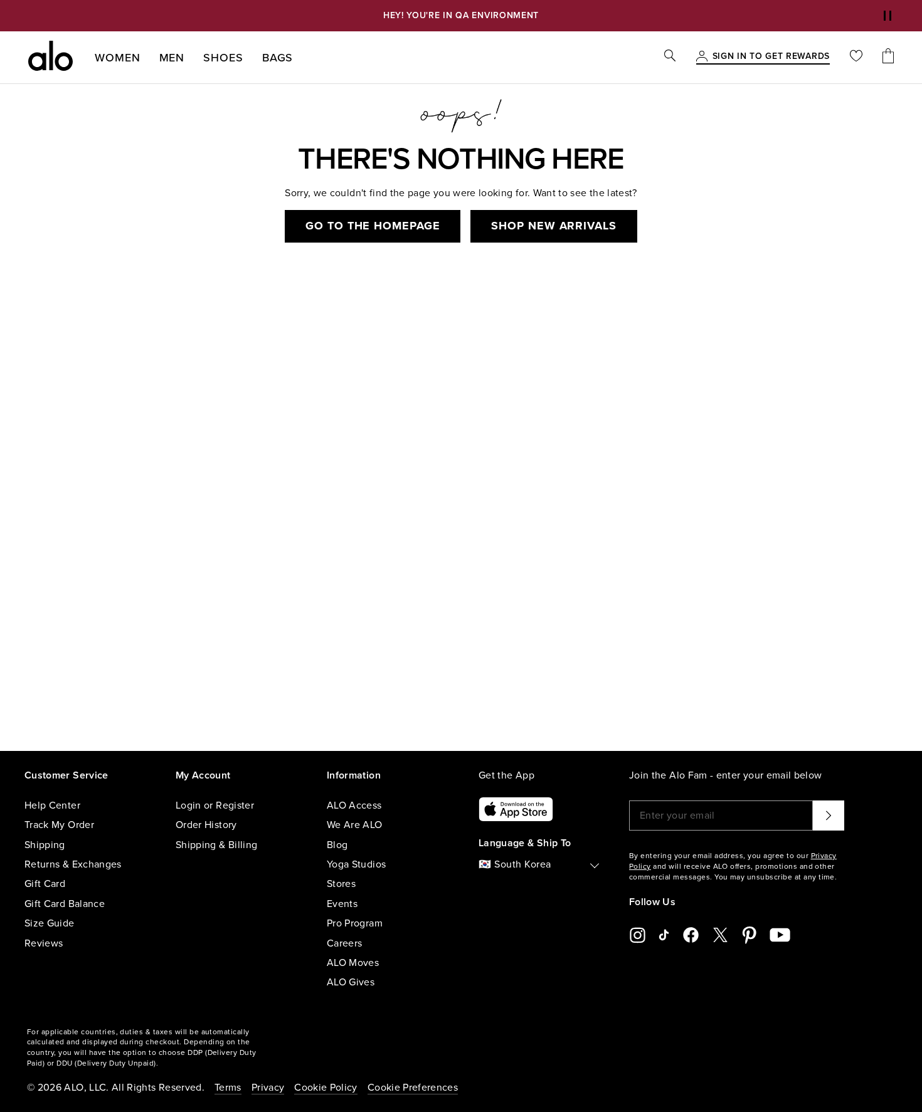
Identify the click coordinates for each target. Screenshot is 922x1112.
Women (117, 58)
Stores (341, 884)
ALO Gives (350, 982)
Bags (278, 58)
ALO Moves (353, 963)
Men (172, 58)
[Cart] (888, 57)
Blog (337, 845)
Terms (228, 1087)
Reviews (43, 943)
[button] (887, 15)
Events (342, 904)
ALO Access (354, 805)
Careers (344, 943)
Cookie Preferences (413, 1087)
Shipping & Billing (216, 845)
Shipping (44, 845)
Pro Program (355, 923)
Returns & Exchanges (73, 864)
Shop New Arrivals (553, 226)
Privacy (268, 1087)
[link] (771, 57)
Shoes (223, 58)
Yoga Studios (356, 864)
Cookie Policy (326, 1087)
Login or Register (215, 805)
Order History (206, 825)
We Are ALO (355, 825)
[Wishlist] (856, 57)
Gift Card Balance (64, 904)
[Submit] (828, 815)
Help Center (52, 805)
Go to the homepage (372, 226)
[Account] (701, 57)
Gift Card (44, 884)
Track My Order (59, 825)
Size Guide (49, 923)
